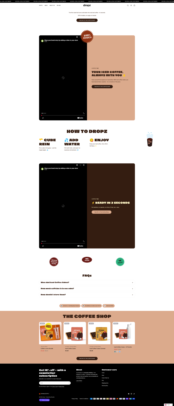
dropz (44, 397)
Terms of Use (55, 386)
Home (103, 372)
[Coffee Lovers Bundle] (50, 333)
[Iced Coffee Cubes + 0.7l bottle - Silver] (117, 352)
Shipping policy (105, 383)
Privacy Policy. (61, 386)
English (168, 404)
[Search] (127, 5)
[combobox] (168, 405)
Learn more (79, 380)
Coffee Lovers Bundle (47, 348)
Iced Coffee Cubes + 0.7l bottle (123, 347)
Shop (103, 375)
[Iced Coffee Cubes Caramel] (99, 333)
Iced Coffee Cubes (70, 348)
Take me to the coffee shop (101, 212)
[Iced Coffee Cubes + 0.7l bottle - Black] (120, 352)
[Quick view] (59, 324)
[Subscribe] (69, 383)
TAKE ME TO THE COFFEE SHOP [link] (87, 20)
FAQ (103, 380)
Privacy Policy (75, 398)
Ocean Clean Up (105, 377)
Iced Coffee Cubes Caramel (97, 348)
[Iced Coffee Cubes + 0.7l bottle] (123, 333)
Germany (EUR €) (45, 393)
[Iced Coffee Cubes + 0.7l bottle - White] (115, 352)
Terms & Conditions (83, 398)
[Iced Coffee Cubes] (75, 333)
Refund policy (105, 385)
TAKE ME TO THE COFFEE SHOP (102, 86)
